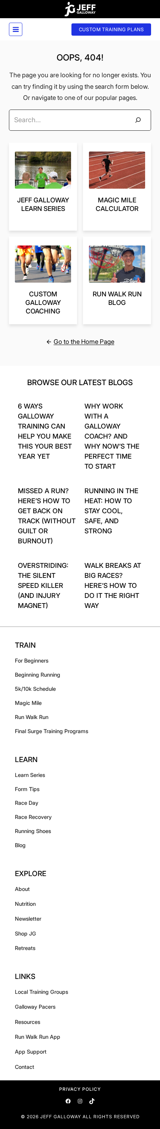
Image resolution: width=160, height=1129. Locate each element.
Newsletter (28, 918)
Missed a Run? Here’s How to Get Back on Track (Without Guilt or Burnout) (47, 516)
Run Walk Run (31, 717)
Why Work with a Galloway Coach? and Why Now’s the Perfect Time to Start (112, 436)
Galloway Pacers (35, 1006)
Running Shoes (33, 831)
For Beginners (31, 660)
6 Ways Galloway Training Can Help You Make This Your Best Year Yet (45, 431)
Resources (27, 1022)
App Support (31, 1051)
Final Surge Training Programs (51, 731)
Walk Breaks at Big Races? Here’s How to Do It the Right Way (112, 585)
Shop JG (25, 933)
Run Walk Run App (37, 1037)
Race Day (26, 803)
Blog (20, 845)
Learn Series (30, 775)
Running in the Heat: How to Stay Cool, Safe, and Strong (111, 511)
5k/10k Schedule (35, 689)
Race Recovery (33, 817)
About (22, 889)
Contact (24, 1067)
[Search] (138, 120)
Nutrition (25, 904)
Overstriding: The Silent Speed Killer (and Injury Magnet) (43, 585)
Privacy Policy (80, 1089)
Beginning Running (37, 674)
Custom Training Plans (111, 29)
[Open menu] (15, 29)
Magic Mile (28, 703)
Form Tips (27, 789)
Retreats (25, 948)
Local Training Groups (41, 992)
